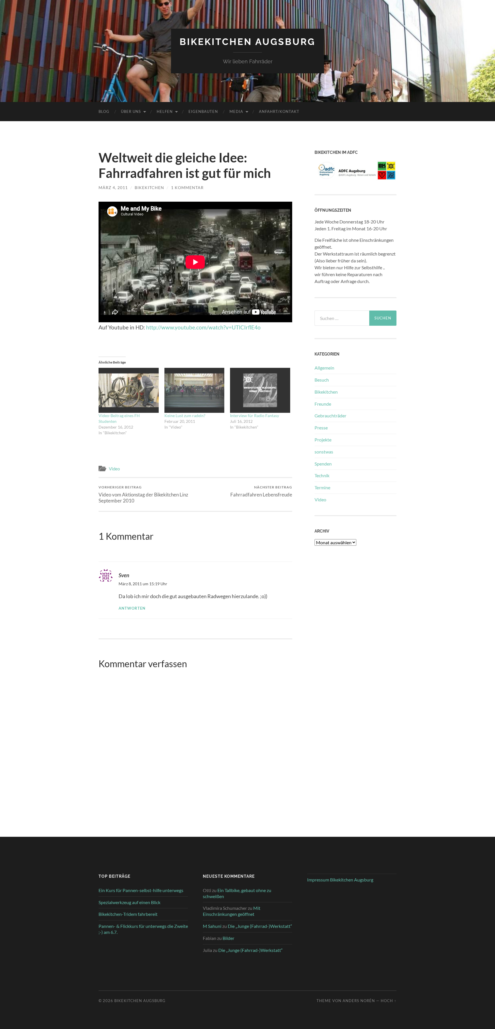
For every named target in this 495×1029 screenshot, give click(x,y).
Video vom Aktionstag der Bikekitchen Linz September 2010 (143, 494)
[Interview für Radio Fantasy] (260, 390)
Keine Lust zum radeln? (184, 415)
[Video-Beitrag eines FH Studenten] (129, 390)
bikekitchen (149, 187)
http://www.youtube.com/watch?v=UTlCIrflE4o (203, 327)
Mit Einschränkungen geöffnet (231, 911)
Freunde (323, 404)
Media (236, 111)
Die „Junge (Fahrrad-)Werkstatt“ (260, 926)
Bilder (228, 938)
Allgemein (324, 367)
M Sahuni (212, 926)
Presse (321, 427)
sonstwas (324, 451)
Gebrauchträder (330, 415)
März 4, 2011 (113, 187)
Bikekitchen (326, 391)
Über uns (131, 111)
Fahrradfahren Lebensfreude (261, 491)
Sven (124, 575)
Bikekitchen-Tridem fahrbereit (128, 914)
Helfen (165, 111)
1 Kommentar (187, 187)
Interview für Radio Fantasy (254, 415)
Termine (322, 487)
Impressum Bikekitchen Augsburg (340, 879)
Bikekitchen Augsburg (247, 41)
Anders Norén (359, 1000)
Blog (104, 111)
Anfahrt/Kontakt (279, 111)
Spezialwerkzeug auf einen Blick (129, 902)
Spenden (323, 463)
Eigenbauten (203, 111)
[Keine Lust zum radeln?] (194, 390)
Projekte (323, 439)
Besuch (322, 379)
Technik (322, 475)
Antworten (132, 608)
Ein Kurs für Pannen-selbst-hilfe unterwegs (141, 890)
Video (114, 468)
